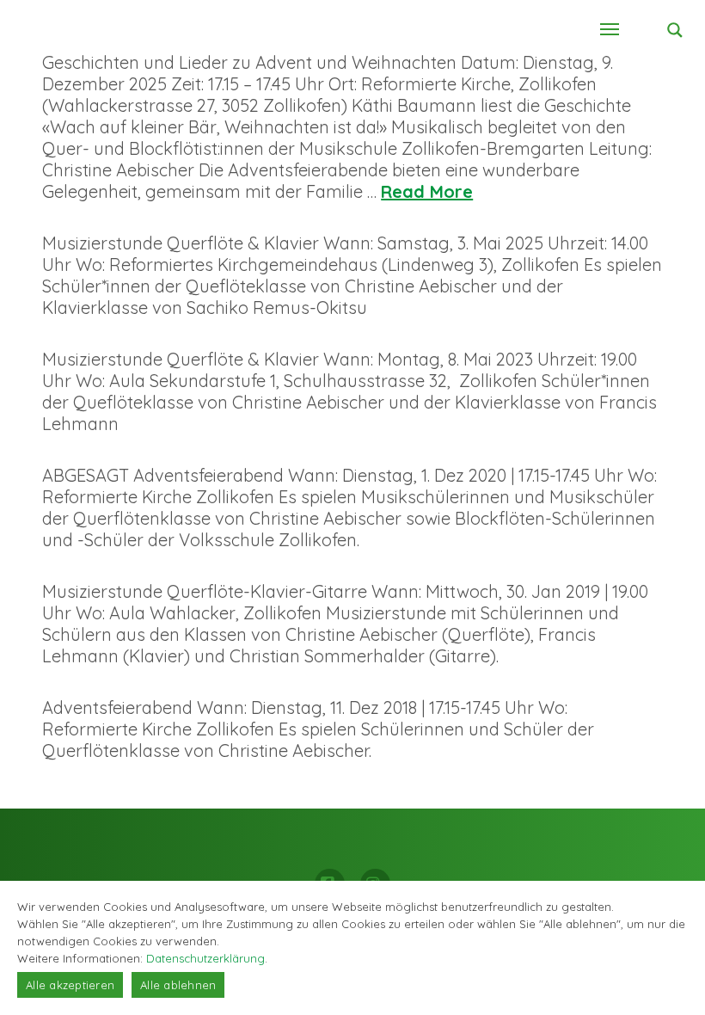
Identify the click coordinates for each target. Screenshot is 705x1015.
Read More (427, 191)
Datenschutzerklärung (205, 958)
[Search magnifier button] (675, 30)
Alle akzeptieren (70, 985)
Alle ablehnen (178, 985)
